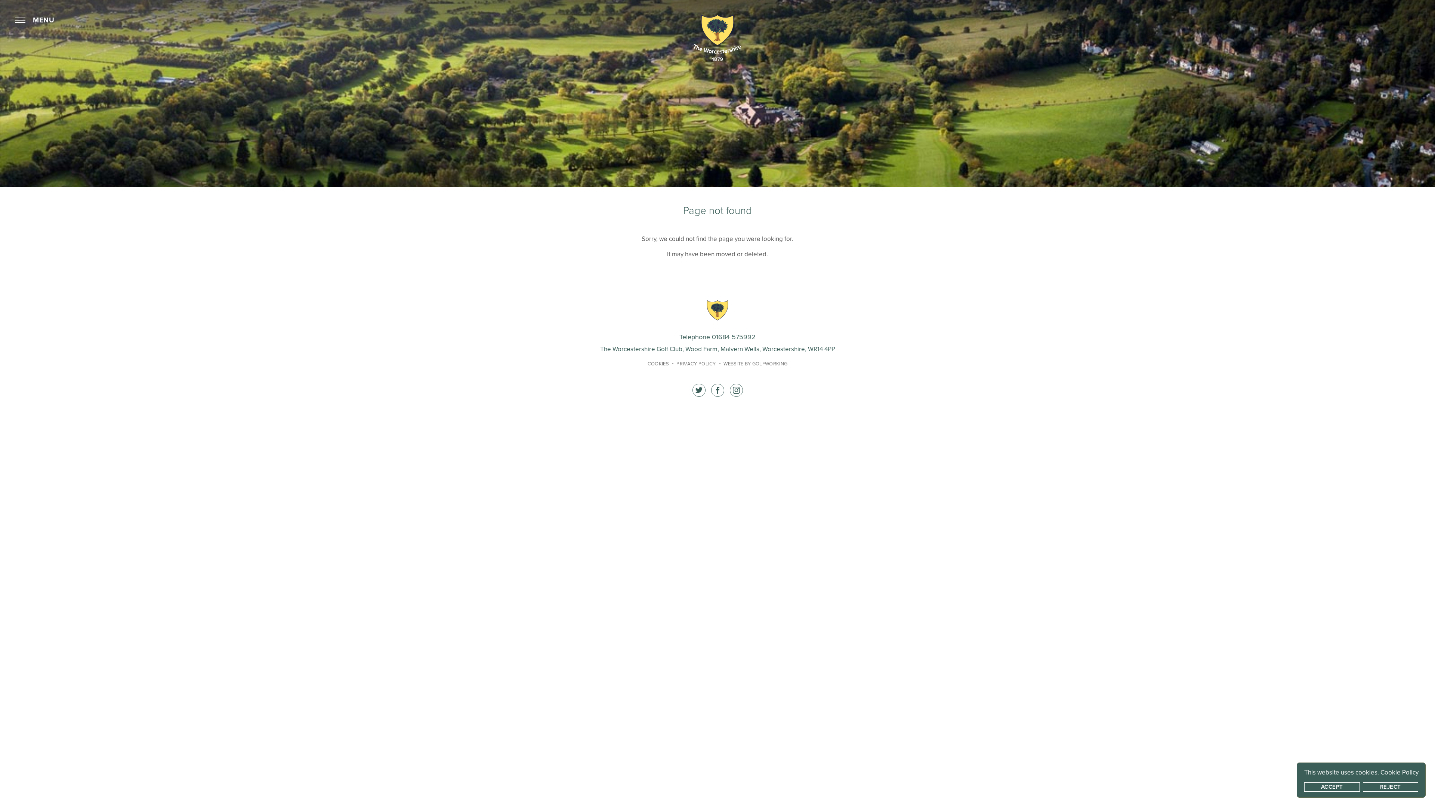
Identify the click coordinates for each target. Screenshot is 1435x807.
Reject (1390, 786)
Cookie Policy (1399, 772)
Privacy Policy (696, 364)
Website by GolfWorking (755, 364)
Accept (1332, 786)
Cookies (658, 364)
